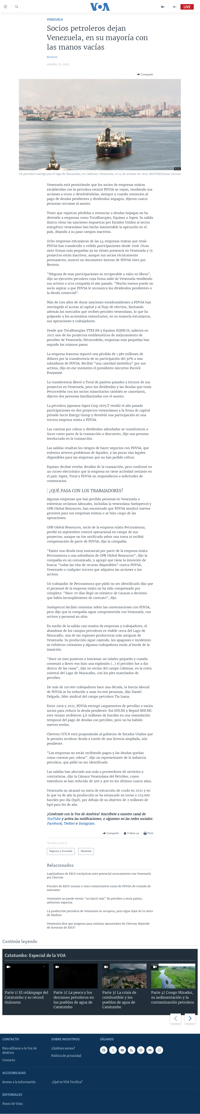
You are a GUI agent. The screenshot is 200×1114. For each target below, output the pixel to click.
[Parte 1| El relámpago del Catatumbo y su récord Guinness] (27, 976)
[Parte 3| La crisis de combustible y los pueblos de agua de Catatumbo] (124, 976)
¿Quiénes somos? (63, 1048)
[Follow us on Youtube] (122, 1050)
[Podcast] (141, 1050)
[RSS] (131, 1050)
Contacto (8, 1060)
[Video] (163, 7)
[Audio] (174, 7)
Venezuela (55, 19)
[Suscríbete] (150, 1050)
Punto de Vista (12, 1104)
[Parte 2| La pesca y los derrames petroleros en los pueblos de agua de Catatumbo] (76, 976)
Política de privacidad (66, 1056)
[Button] (145, 74)
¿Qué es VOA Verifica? (67, 1082)
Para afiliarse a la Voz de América (19, 1051)
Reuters (52, 57)
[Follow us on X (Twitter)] (113, 1050)
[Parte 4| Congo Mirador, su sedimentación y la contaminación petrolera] (173, 976)
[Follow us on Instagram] (159, 1050)
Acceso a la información (19, 1082)
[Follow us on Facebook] (103, 1050)
